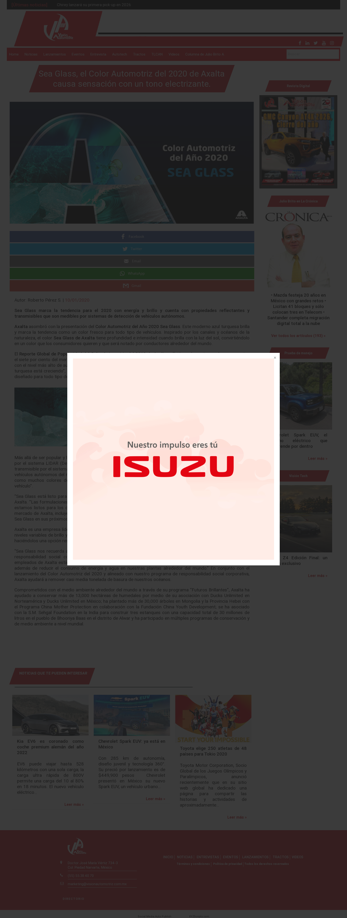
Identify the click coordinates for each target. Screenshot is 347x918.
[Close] (274, 358)
